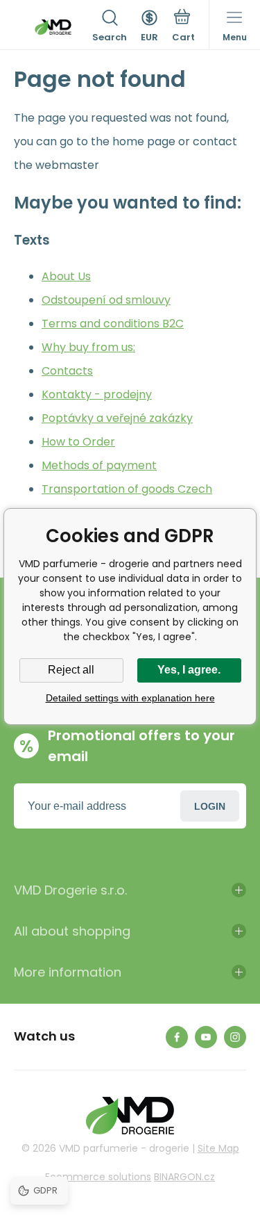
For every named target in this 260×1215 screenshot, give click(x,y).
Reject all (71, 670)
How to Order (78, 442)
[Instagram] (235, 1037)
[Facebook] (177, 1037)
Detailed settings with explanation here (130, 697)
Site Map (218, 1148)
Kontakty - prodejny (97, 394)
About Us (66, 276)
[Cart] (183, 27)
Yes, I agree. (188, 670)
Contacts (67, 371)
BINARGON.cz (184, 1177)
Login (209, 806)
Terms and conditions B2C (113, 324)
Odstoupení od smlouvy (106, 300)
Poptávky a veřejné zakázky (117, 418)
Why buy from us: (88, 347)
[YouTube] (206, 1037)
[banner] (53, 27)
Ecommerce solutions (98, 1177)
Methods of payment (99, 465)
